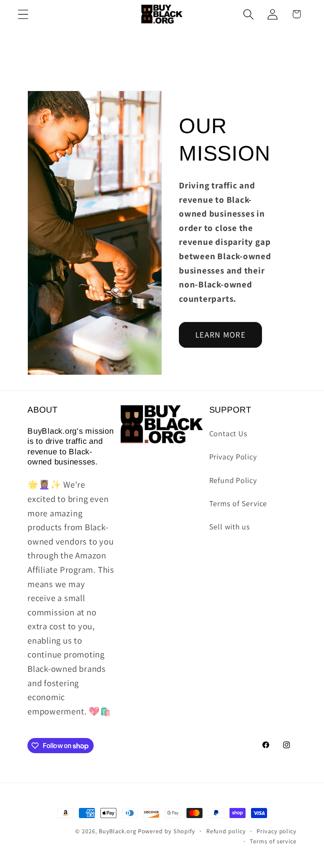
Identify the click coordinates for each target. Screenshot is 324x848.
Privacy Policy (233, 456)
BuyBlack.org (117, 831)
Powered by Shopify (166, 831)
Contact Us (228, 433)
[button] (23, 14)
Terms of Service (238, 503)
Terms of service (273, 841)
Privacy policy (276, 831)
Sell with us (229, 526)
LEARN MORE (220, 334)
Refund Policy (233, 480)
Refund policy (226, 831)
